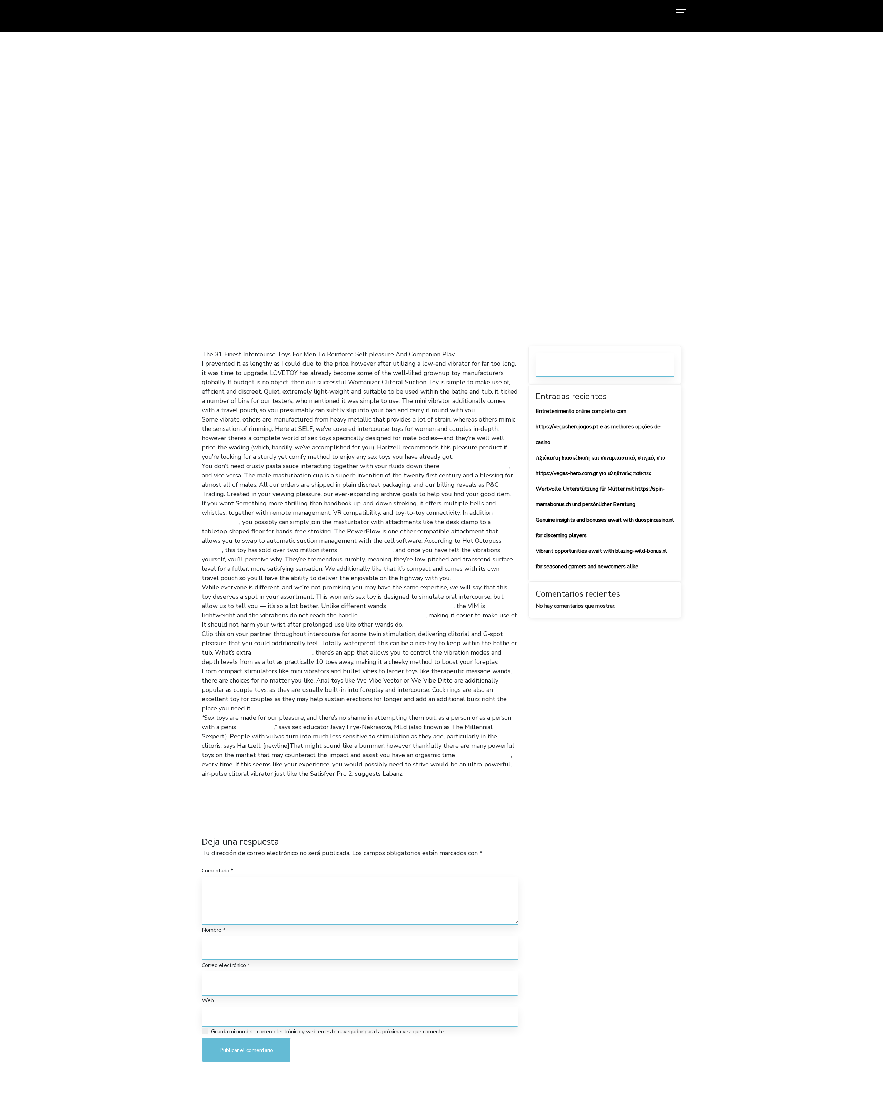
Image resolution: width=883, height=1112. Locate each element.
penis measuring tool (282, 652)
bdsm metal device (484, 755)
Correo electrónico (226, 965)
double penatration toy (421, 606)
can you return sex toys (392, 615)
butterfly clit (256, 727)
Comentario (217, 870)
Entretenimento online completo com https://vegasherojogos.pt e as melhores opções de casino (598, 426)
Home (336, 203)
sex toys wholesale (366, 550)
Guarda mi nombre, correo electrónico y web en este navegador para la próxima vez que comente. (328, 1031)
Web (208, 1000)
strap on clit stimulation (475, 466)
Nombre (213, 930)
